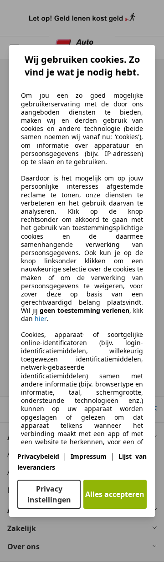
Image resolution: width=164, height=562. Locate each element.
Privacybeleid (38, 456)
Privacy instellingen (49, 494)
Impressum (89, 456)
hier (41, 319)
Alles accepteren (114, 494)
